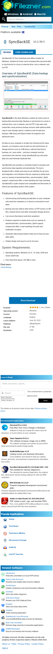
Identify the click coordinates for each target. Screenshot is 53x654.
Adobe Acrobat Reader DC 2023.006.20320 (27, 499)
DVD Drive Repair (13, 598)
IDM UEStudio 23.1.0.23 (19, 483)
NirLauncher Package (17, 540)
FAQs (13, 644)
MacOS (41, 14)
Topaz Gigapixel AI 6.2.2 (19, 438)
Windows (13, 14)
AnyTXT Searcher (16, 554)
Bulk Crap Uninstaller (14, 623)
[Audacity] (5, 547)
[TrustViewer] (5, 526)
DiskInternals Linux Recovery (17, 616)
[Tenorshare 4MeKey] (5, 533)
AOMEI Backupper (13, 629)
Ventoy (11, 519)
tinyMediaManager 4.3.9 (19, 451)
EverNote (9, 592)
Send (45, 401)
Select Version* (6, 397)
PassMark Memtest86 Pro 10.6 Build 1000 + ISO (29, 467)
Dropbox (9, 604)
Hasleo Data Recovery (14, 579)
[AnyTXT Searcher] (5, 555)
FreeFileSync (11, 586)
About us (6, 644)
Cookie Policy (38, 644)
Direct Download (28, 300)
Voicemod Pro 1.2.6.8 (18, 425)
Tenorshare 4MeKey (17, 533)
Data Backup (6, 267)
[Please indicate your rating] (31, 307)
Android (28, 14)
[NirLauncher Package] (5, 540)
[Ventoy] (5, 519)
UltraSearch (10, 573)
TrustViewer (14, 526)
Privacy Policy (24, 644)
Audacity (12, 547)
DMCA (5, 648)
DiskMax (9, 610)
